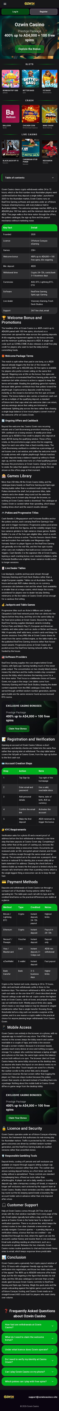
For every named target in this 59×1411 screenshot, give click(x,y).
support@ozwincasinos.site (43, 1397)
